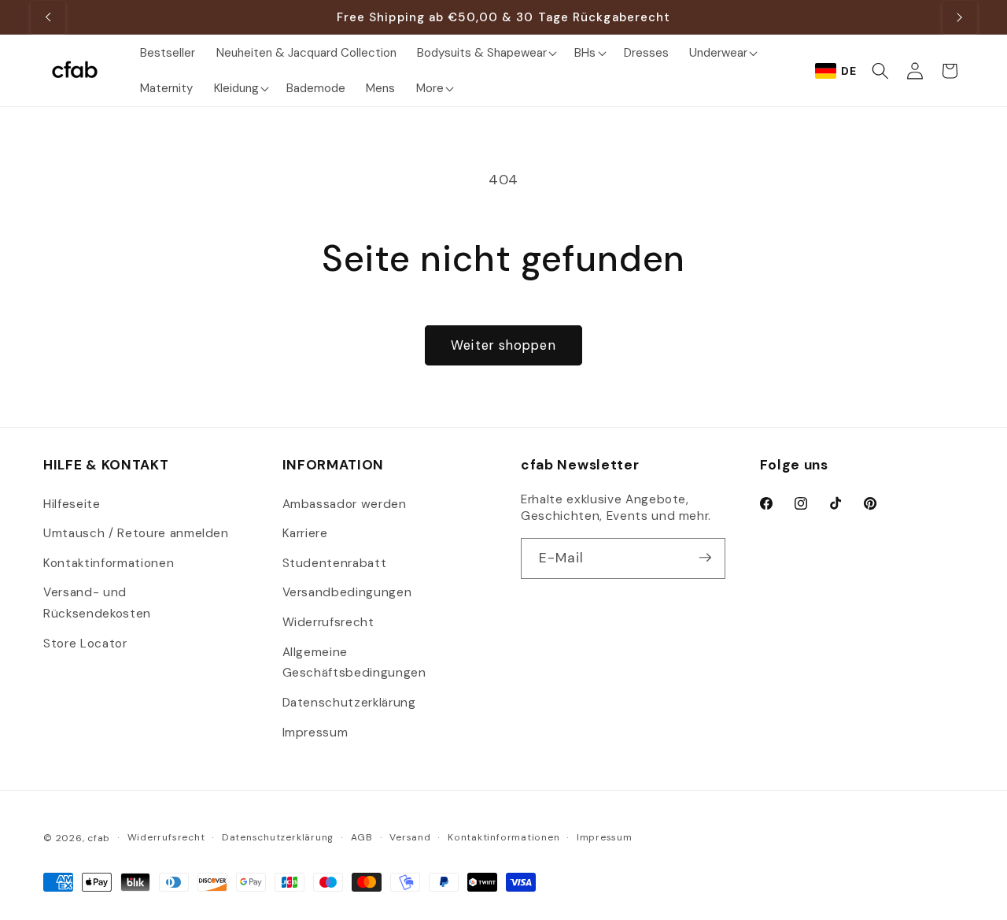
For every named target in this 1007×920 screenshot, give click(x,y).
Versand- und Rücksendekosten (97, 602)
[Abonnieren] (705, 557)
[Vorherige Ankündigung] (48, 17)
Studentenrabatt (334, 562)
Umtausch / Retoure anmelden (136, 532)
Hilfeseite (72, 503)
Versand (409, 837)
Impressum (315, 732)
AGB (362, 837)
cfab (98, 838)
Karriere (305, 532)
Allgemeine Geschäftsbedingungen (354, 662)
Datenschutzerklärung (349, 702)
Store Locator (85, 643)
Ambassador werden (344, 503)
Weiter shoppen (503, 345)
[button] (485, 52)
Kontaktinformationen (108, 562)
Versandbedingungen (347, 592)
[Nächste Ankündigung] (959, 17)
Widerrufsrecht (328, 621)
